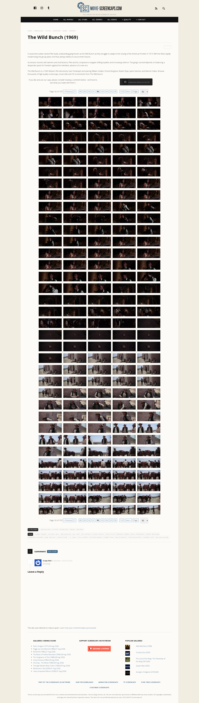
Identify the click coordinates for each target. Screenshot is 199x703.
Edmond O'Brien (122, 534)
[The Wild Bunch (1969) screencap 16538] (99, 467)
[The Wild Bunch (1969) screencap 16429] (124, 211)
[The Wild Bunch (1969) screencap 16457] (75, 281)
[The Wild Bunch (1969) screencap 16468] (99, 304)
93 (102, 91)
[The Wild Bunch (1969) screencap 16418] (99, 188)
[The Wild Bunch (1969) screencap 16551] (50, 502)
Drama (72, 530)
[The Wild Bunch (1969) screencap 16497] (75, 374)
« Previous (68, 91)
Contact (142, 20)
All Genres (97, 20)
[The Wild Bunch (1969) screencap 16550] (149, 491)
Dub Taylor (110, 534)
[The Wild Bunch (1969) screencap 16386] (50, 118)
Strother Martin (135, 537)
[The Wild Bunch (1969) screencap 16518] (99, 421)
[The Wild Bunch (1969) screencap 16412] (75, 176)
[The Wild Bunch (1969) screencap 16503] (99, 386)
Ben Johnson (66, 534)
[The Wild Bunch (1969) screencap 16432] (75, 223)
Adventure (64, 530)
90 (89, 91)
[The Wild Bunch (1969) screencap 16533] (99, 456)
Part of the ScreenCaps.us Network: (55, 682)
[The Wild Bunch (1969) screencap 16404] (124, 153)
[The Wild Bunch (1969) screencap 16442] (75, 246)
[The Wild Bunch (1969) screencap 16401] (50, 153)
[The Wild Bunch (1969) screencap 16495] (149, 363)
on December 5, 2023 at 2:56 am (62, 561)
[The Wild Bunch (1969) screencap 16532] (75, 456)
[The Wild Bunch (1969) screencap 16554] (124, 502)
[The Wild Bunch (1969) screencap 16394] (124, 129)
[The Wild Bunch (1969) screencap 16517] (75, 421)
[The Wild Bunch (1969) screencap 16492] (75, 363)
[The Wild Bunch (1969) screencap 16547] (75, 491)
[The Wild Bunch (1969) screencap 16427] (75, 211)
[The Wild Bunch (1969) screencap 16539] (124, 467)
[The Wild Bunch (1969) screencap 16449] (124, 258)
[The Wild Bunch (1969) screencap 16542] (75, 479)
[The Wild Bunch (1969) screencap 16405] (149, 153)
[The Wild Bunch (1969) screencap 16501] (50, 386)
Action (55, 530)
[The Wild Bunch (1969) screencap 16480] (149, 328)
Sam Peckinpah (121, 537)
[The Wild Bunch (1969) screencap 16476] (50, 328)
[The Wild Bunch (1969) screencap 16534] (124, 456)
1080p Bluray (45, 530)
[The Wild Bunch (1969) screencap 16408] (99, 164)
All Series (112, 20)
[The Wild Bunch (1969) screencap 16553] (99, 502)
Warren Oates (148, 537)
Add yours (52, 552)
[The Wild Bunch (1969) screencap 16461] (50, 293)
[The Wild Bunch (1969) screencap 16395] (149, 129)
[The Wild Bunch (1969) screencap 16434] (124, 223)
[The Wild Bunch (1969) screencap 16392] (75, 129)
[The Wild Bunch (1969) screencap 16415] (149, 176)
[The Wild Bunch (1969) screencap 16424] (124, 199)
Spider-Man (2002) (142, 666)
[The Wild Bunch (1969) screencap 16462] (75, 293)
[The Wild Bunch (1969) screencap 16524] (124, 432)
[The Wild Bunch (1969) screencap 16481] (50, 339)
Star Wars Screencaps (99, 688)
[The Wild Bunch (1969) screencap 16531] (50, 456)
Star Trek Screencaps (150, 682)
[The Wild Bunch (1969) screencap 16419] (124, 188)
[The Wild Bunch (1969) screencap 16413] (99, 176)
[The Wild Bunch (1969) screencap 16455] (149, 269)
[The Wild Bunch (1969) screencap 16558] (99, 514)
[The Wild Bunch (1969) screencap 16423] (99, 199)
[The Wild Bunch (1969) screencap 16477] (75, 328)
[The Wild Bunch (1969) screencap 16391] (50, 129)
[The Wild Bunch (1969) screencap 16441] (50, 246)
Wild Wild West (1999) (144, 646)
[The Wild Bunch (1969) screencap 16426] (50, 211)
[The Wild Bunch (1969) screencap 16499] (124, 374)
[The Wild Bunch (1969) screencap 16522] (75, 432)
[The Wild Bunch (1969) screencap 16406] (50, 164)
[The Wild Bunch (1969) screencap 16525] (149, 432)
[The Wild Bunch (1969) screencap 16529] (124, 444)
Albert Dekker (40, 534)
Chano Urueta (98, 534)
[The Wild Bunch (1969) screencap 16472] (75, 316)
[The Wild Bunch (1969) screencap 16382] (75, 106)
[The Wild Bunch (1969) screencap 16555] (149, 502)
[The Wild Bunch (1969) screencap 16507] (75, 398)
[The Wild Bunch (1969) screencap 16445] (149, 246)
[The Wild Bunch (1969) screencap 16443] (99, 246)
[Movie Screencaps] (99, 7)
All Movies (68, 20)
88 (80, 91)
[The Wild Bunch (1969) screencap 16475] (149, 316)
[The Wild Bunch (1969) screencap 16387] (75, 118)
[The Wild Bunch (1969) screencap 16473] (99, 316)
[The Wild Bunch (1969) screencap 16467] (75, 304)
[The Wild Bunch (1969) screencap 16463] (99, 293)
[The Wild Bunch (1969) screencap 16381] (50, 106)
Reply (76, 561)
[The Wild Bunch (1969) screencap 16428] (99, 211)
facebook (37, 8)
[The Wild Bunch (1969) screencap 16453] (99, 269)
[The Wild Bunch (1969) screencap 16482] (75, 339)
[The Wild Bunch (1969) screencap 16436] (50, 234)
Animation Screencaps (108, 682)
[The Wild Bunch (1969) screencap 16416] (50, 188)
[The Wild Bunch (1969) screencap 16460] (149, 281)
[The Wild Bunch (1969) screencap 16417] (75, 188)
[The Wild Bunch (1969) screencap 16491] (50, 363)
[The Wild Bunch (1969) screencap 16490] (149, 351)
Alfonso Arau (53, 534)
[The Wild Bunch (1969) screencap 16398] (99, 141)
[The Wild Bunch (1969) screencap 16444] (124, 246)
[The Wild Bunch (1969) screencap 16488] (99, 351)
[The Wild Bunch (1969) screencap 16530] (149, 444)
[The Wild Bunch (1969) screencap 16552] (75, 502)
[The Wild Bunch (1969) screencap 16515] (149, 409)
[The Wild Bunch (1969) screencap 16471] (50, 316)
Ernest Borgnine (152, 534)
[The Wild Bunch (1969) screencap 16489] (124, 351)
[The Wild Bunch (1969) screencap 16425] (149, 199)
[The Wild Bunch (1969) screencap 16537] (75, 467)
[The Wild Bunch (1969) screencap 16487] (75, 351)
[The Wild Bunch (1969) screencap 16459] (124, 281)
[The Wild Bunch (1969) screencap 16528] (99, 444)
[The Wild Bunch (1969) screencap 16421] (50, 199)
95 (111, 91)
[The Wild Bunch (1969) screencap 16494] (124, 363)
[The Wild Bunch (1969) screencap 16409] (124, 164)
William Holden (162, 537)
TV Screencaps (129, 682)
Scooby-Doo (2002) (143, 652)
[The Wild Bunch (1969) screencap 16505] (149, 386)
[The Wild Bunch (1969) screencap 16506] (50, 398)
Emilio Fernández (138, 534)
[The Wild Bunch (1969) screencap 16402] (75, 153)
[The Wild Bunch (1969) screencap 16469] (124, 304)
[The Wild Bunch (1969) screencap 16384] (124, 106)
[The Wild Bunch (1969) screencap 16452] (75, 269)
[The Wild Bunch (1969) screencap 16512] (75, 409)
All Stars (82, 20)
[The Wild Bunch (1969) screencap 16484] (124, 339)
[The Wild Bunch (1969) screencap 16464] (124, 293)
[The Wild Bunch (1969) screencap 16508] (99, 398)
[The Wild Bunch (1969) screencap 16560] (149, 514)
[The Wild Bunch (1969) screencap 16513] (99, 409)
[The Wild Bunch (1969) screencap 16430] (149, 211)
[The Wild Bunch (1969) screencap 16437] (75, 234)
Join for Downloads (84, 682)
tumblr (51, 8)
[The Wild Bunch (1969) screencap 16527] (75, 444)
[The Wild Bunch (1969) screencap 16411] (50, 176)
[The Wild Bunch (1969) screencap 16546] (50, 491)
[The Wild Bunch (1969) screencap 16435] (149, 223)
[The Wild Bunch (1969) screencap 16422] (75, 199)
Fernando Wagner (35, 537)
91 (93, 91)
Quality (127, 20)
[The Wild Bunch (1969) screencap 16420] (149, 188)
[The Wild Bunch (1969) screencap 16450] (149, 258)
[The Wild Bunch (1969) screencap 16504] (124, 386)
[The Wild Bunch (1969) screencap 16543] (99, 479)
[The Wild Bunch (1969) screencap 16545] (149, 479)
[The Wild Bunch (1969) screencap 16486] (50, 351)
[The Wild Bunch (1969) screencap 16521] (50, 432)
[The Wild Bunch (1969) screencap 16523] (99, 432)
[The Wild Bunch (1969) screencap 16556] (50, 514)
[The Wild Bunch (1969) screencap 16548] (99, 491)
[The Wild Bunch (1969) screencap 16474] (124, 316)
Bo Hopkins (86, 534)
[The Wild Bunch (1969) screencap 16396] (50, 141)
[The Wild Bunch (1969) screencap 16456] (50, 281)
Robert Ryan (109, 537)
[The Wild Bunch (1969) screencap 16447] (75, 258)
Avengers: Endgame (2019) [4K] (147, 672)
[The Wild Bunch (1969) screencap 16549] (124, 491)
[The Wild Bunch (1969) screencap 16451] (50, 269)
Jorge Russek (62, 537)
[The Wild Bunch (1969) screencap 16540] (149, 467)
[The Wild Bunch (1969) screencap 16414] (124, 176)
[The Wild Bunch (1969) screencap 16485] (149, 339)
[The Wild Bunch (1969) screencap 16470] (149, 304)
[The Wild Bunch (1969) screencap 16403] (99, 153)
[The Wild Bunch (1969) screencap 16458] (99, 281)
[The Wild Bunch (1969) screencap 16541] (50, 479)
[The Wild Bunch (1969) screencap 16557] (75, 514)
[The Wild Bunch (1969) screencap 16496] (50, 374)
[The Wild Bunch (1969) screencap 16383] (99, 106)
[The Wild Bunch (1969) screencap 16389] (124, 118)
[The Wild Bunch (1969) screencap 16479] (124, 328)
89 (85, 91)
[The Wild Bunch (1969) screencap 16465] (149, 293)
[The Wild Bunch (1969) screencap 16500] (149, 374)
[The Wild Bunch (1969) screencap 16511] (50, 409)
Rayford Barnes (95, 537)
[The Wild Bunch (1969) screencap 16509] (124, 398)
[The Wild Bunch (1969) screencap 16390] (149, 118)
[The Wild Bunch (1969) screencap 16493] (99, 363)
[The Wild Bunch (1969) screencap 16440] (149, 234)
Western (80, 530)
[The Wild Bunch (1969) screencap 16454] (124, 269)
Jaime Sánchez (50, 537)
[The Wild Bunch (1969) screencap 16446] (50, 258)
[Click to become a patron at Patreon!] (99, 652)
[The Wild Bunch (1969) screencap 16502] (75, 386)
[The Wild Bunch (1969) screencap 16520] (149, 421)
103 (121, 91)
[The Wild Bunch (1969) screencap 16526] (50, 444)
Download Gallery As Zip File (139, 82)
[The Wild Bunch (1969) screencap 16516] (50, 421)
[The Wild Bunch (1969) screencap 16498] (99, 374)
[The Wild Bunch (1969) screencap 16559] (124, 514)
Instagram (44, 8)
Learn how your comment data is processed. (78, 628)
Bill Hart (76, 534)
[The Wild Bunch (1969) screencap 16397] (75, 141)
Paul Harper (83, 537)
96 (115, 91)
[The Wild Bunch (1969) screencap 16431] (50, 223)
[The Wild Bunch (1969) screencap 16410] (149, 164)
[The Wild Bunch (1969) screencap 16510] (149, 398)
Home (55, 20)
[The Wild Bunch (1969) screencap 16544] (124, 479)
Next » (128, 91)
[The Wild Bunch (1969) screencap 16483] (99, 339)
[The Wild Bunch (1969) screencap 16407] (75, 164)
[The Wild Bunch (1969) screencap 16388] (99, 118)
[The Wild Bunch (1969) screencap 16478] (99, 328)
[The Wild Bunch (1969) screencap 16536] (50, 467)
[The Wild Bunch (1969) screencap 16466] (50, 304)
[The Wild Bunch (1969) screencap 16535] (149, 456)
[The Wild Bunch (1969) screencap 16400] (149, 141)
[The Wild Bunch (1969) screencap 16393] (99, 129)
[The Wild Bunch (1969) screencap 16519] (124, 421)
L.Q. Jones (72, 537)
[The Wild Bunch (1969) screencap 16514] (124, 409)
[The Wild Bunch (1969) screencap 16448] (99, 258)
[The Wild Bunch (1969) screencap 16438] (99, 234)
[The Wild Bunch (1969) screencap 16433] (99, 223)
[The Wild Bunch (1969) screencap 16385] (149, 106)
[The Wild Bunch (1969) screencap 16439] (124, 234)
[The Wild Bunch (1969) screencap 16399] (124, 141)
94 (107, 91)
